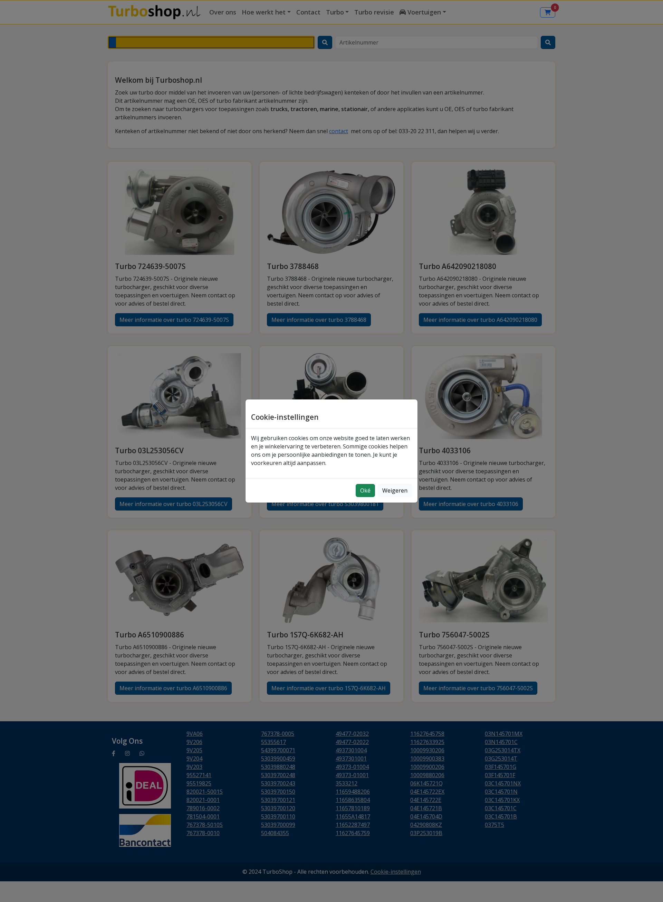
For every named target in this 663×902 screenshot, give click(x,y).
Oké (365, 490)
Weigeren (394, 490)
